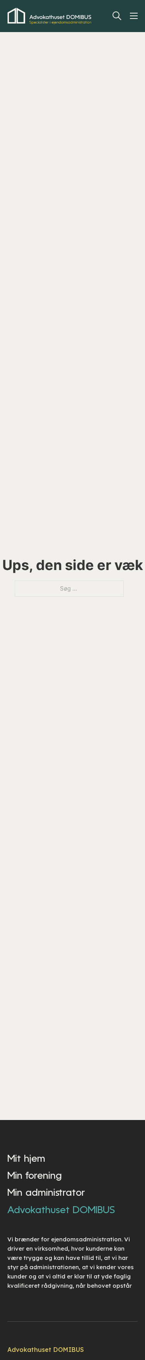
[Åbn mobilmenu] (135, 16)
